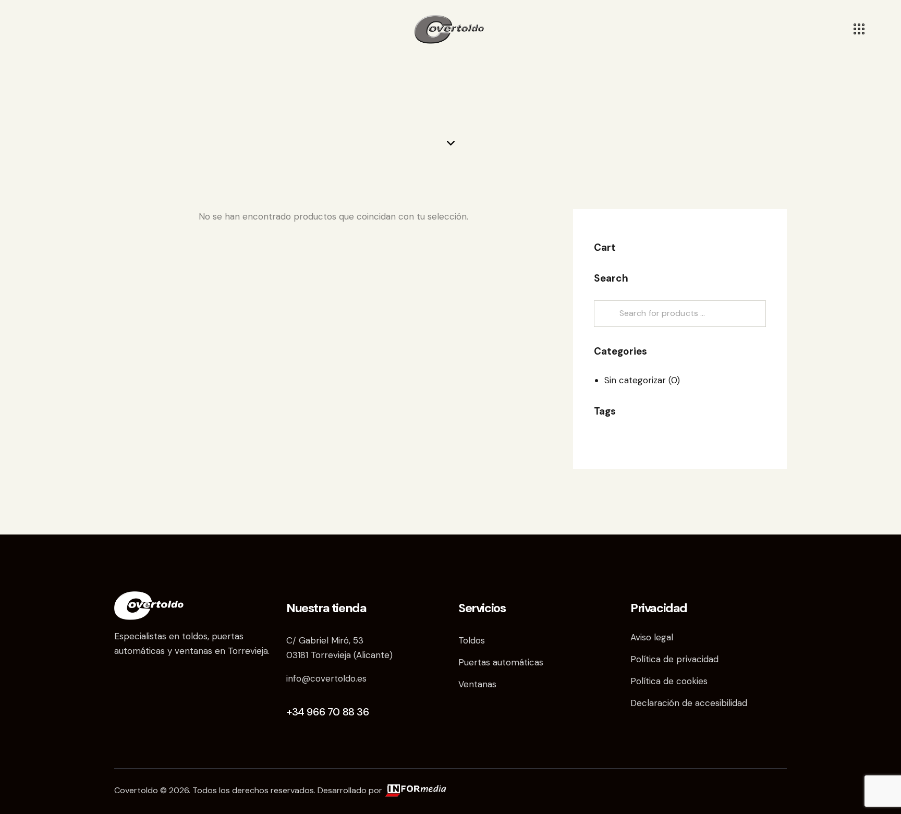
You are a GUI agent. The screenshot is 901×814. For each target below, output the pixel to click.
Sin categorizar (635, 380)
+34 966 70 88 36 (327, 712)
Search (605, 313)
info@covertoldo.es (326, 678)
